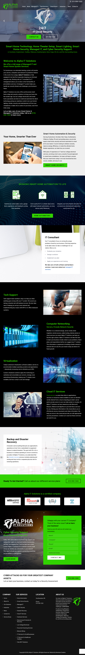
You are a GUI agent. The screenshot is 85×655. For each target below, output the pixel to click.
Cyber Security (21, 607)
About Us (6, 601)
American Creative (60, 652)
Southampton (59, 615)
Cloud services (51, 395)
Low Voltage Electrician (23, 625)
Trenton (69, 617)
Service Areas (7, 617)
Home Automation (22, 598)
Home (5, 598)
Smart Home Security (22, 601)
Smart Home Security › (55, 165)
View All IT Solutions (22, 642)
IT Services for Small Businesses (25, 634)
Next (81, 21)
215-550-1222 (77, 1)
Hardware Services (22, 617)
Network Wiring (21, 631)
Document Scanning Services (25, 628)
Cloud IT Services (21, 613)
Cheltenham (59, 610)
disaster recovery (14, 457)
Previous (4, 21)
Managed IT (20, 604)
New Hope (64, 614)
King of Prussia (65, 612)
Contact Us (7, 613)
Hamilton (64, 617)
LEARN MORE (65, 606)
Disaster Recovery (22, 610)
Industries (6, 607)
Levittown (58, 614)
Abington (66, 609)
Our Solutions (7, 604)
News (5, 610)
